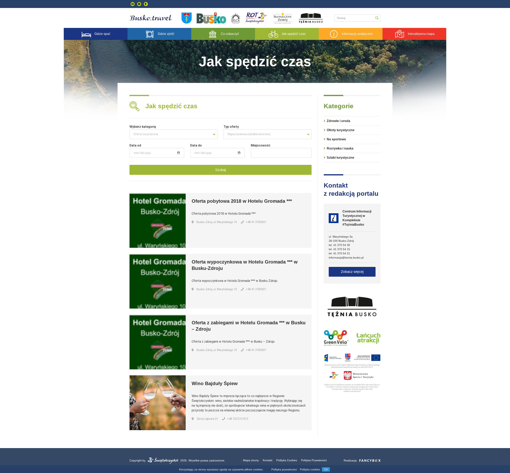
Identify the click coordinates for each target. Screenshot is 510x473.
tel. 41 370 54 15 (339, 249)
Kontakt (267, 460)
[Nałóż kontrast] (146, 4)
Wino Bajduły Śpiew (215, 383)
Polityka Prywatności (314, 460)
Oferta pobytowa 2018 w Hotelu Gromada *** (242, 201)
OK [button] (326, 469)
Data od (135, 145)
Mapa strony (251, 460)
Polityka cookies (310, 469)
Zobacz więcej (352, 272)
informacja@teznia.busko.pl (346, 257)
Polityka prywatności (284, 469)
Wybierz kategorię (142, 127)
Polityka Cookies (286, 460)
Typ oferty (231, 127)
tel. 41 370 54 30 (339, 245)
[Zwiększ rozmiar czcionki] (132, 4)
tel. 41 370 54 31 (339, 253)
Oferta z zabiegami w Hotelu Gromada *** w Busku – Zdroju (249, 326)
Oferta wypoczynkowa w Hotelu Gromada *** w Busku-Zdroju (245, 265)
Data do (196, 145)
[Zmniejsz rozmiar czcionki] (139, 4)
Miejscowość (260, 145)
